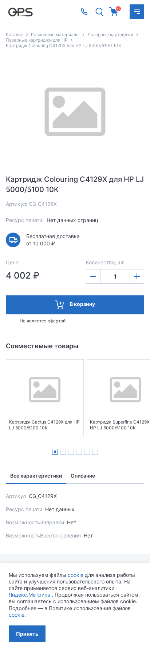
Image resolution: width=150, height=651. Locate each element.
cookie (75, 575)
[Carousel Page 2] (63, 452)
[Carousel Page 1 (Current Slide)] (55, 452)
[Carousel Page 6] (95, 452)
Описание (83, 475)
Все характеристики (36, 475)
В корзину (82, 304)
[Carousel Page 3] (71, 452)
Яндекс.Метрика (29, 594)
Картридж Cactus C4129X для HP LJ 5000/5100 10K (44, 424)
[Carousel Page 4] (79, 452)
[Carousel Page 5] (87, 452)
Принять (27, 634)
